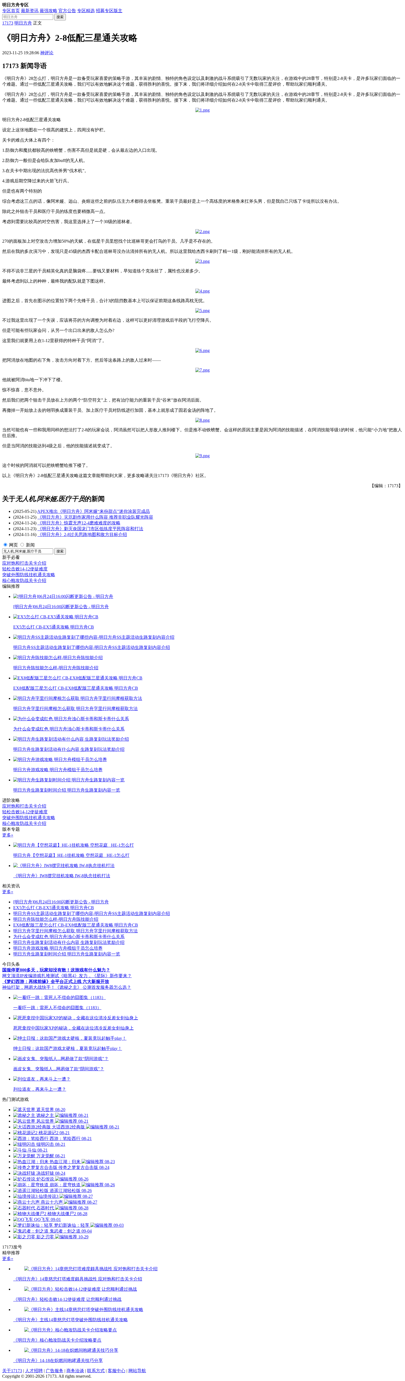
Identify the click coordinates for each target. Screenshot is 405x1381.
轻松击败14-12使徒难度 (25, 569)
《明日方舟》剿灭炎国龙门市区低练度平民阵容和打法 (90, 528)
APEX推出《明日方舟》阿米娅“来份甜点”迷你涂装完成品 (93, 511)
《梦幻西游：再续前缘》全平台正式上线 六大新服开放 (55, 981)
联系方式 (96, 1370)
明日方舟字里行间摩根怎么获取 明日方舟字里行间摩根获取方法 (75, 930)
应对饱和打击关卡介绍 (24, 563)
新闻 (30, 545)
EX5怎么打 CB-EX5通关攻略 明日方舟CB (53, 907)
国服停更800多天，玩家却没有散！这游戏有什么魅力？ (56, 970)
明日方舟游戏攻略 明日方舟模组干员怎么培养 (57, 948)
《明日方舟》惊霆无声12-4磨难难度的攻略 (78, 523)
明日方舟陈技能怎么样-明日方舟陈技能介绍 (55, 919)
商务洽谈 (75, 1370)
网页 (13, 545)
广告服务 (54, 1370)
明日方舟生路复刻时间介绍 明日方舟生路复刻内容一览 (66, 954)
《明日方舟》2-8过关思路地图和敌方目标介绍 (82, 534)
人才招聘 (34, 1370)
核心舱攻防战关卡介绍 (24, 580)
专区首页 (11, 10)
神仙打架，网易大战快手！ (28, 987)
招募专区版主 (109, 10)
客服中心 (116, 1370)
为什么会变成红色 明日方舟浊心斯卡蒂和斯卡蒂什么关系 (69, 936)
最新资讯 (30, 10)
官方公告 (67, 10)
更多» (7, 835)
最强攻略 (48, 10)
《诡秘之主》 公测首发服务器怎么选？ (93, 987)
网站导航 (137, 1370)
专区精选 (86, 10)
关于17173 (12, 1370)
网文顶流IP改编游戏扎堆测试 (30, 975)
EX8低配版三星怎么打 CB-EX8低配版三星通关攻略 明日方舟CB (75, 925)
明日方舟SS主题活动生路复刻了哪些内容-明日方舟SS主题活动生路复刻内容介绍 (91, 913)
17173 (7, 23)
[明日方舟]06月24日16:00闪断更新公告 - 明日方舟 (61, 902)
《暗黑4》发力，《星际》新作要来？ (95, 975)
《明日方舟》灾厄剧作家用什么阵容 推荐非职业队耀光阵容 (95, 517)
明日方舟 (23, 23)
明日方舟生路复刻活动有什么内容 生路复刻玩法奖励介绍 (69, 942)
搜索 (60, 17)
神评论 (46, 52)
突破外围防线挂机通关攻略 (28, 574)
